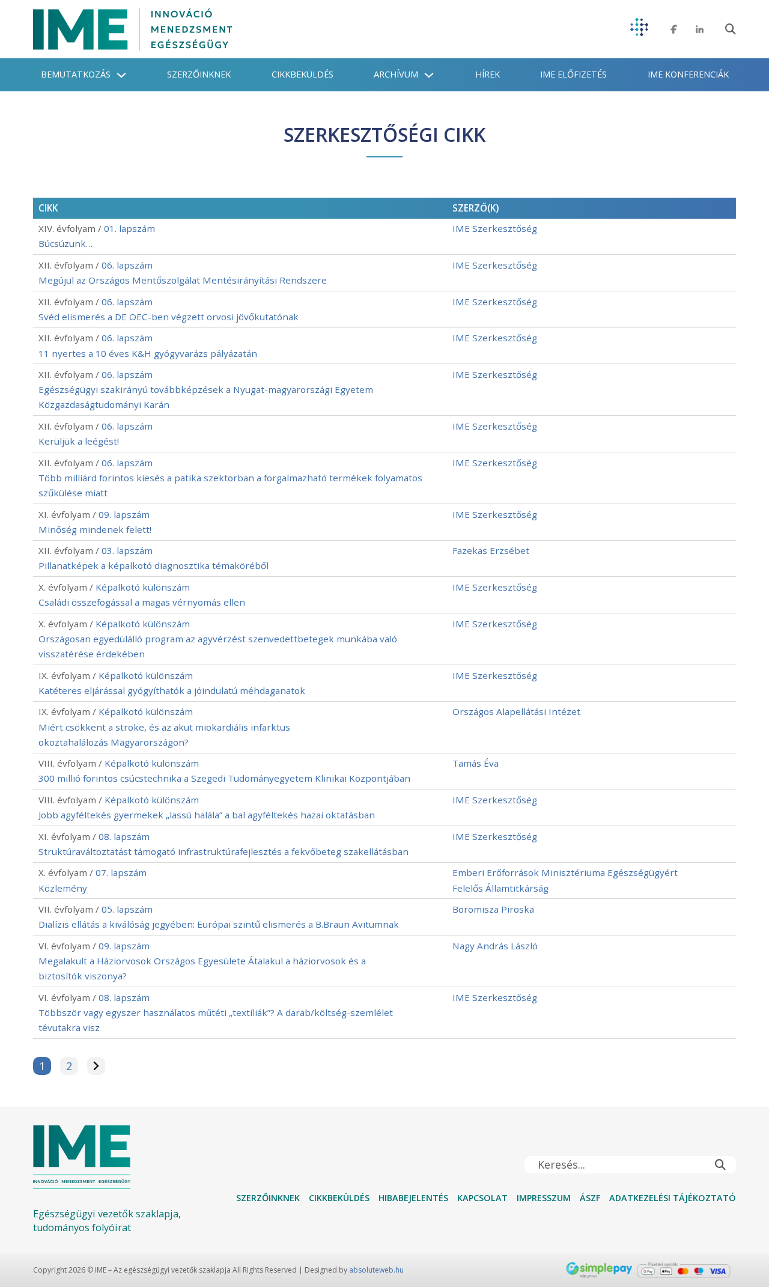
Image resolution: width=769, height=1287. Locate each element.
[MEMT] (639, 29)
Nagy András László (495, 946)
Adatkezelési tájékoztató (672, 1197)
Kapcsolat (482, 1197)
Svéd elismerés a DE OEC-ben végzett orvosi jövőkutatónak (168, 317)
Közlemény (62, 888)
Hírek (487, 74)
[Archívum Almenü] (429, 75)
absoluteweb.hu (376, 1270)
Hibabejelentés (413, 1197)
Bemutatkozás (76, 74)
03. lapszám (127, 550)
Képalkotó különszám (143, 587)
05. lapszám (127, 909)
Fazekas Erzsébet (490, 550)
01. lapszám (129, 228)
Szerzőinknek (199, 74)
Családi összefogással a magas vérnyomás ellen (141, 602)
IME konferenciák (688, 74)
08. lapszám (124, 836)
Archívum (396, 74)
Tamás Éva (475, 763)
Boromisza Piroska (493, 909)
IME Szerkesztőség (494, 228)
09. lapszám (124, 514)
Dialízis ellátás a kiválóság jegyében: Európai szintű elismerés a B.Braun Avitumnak (218, 924)
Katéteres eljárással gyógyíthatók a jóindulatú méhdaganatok (171, 690)
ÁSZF (590, 1197)
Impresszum (544, 1197)
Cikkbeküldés (302, 74)
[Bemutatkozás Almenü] (121, 75)
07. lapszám (121, 872)
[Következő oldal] (96, 1066)
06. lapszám (127, 265)
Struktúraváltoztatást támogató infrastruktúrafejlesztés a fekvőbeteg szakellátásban (223, 851)
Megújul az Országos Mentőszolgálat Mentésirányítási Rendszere (182, 280)
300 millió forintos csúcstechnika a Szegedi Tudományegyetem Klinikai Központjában (224, 778)
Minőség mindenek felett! (94, 529)
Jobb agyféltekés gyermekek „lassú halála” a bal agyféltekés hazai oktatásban (206, 815)
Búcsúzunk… (65, 243)
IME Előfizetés (573, 74)
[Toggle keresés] (730, 29)
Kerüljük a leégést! (78, 441)
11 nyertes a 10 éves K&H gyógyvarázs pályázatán (147, 353)
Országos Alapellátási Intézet (516, 711)
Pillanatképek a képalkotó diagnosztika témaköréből (153, 565)
